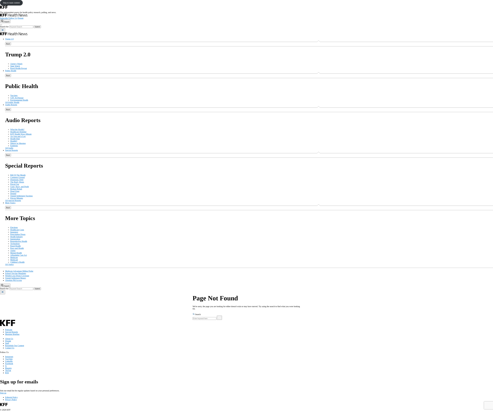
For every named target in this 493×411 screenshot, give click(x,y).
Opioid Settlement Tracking (21, 196)
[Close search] (2, 30)
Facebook (9, 363)
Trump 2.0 (9, 39)
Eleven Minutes (16, 198)
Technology (15, 244)
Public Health (10, 71)
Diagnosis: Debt (16, 180)
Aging (12, 250)
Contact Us (9, 348)
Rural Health (15, 246)
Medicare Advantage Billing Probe (19, 271)
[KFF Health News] (13, 16)
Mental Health (16, 253)
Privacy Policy (11, 400)
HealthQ (13, 141)
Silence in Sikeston (18, 143)
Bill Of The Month (18, 175)
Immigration (15, 239)
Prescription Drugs (17, 234)
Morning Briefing (12, 334)
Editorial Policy (11, 397)
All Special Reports (13, 200)
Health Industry (16, 237)
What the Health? (17, 129)
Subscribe (4, 18)
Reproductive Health (18, 241)
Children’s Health (17, 262)
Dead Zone (14, 191)
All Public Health (12, 102)
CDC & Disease (16, 98)
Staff (7, 343)
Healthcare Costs (17, 230)
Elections (14, 227)
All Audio (9, 148)
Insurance (14, 232)
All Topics (9, 264)
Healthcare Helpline (18, 132)
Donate (20, 18)
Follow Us (12, 18)
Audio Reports (11, 105)
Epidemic (14, 146)
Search (198, 314)
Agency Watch (16, 64)
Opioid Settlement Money (15, 278)
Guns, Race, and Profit (19, 187)
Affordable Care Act (18, 255)
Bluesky (8, 368)
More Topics (10, 203)
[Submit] (219, 318)
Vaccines (13, 95)
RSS (7, 373)
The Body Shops (17, 182)
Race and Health (17, 248)
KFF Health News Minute (21, 134)
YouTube (9, 359)
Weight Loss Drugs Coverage (17, 276)
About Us (9, 339)
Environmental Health (19, 100)
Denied (13, 193)
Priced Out (14, 184)
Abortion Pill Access (13, 280)
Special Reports (11, 150)
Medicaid (14, 260)
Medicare (14, 257)
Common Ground (17, 177)
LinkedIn (9, 361)
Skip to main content (11, 3)
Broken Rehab (16, 189)
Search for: (4, 27)
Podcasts (8, 330)
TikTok (8, 370)
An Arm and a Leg (18, 136)
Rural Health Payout (18, 68)
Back (8, 44)
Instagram (9, 357)
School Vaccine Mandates (15, 273)
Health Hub (15, 139)
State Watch (15, 66)
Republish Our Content (14, 345)
